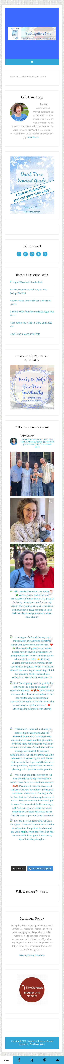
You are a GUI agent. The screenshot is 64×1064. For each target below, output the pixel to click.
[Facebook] (19, 1060)
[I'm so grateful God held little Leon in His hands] (32, 520)
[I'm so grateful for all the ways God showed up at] (32, 657)
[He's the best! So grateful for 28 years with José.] (32, 841)
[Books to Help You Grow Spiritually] (32, 408)
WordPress (34, 1044)
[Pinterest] (44, 1060)
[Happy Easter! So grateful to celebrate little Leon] (32, 474)
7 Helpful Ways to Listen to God (26, 282)
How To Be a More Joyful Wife (25, 334)
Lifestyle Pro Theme (35, 1041)
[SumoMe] (57, 1060)
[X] (32, 1060)
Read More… (34, 137)
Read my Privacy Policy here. (32, 955)
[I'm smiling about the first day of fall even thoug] (32, 795)
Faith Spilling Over (32, 33)
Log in (42, 1044)
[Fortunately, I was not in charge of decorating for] (32, 749)
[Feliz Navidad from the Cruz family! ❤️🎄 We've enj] (32, 612)
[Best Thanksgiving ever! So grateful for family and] (32, 703)
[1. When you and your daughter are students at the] (32, 566)
